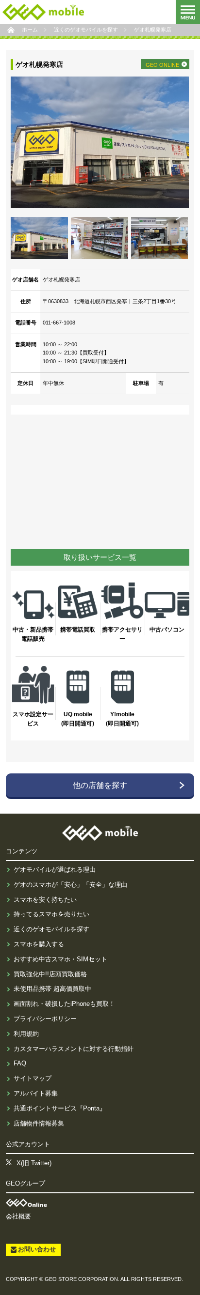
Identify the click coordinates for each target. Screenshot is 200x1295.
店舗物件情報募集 (39, 1123)
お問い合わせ (37, 1249)
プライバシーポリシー (45, 1018)
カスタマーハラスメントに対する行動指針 (73, 1048)
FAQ (20, 1063)
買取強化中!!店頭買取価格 (50, 974)
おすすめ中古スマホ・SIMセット (60, 959)
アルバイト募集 (36, 1093)
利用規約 (26, 1033)
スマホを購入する (39, 944)
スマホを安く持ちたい (45, 899)
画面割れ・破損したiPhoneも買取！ (64, 1003)
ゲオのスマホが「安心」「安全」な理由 (70, 884)
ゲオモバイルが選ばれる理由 (55, 869)
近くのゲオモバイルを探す (51, 929)
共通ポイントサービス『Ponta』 (60, 1108)
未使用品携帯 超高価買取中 (52, 988)
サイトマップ (32, 1078)
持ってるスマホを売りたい (51, 914)
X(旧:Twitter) (34, 1163)
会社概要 (18, 1216)
